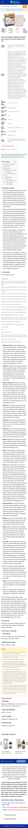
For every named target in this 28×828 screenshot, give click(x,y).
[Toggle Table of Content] (14, 162)
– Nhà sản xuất (9, 184)
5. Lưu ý (5, 175)
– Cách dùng (9, 171)
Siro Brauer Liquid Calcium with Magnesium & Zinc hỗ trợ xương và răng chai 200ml (20, 752)
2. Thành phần (6, 166)
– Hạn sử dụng (9, 182)
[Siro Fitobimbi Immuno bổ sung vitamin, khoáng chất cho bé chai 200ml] (7, 744)
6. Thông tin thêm (7, 177)
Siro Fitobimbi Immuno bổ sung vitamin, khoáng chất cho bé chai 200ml (6, 752)
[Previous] (3, 19)
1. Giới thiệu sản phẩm (8, 164)
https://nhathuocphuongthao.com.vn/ (18, 809)
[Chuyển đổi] (2, 815)
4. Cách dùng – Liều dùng (9, 170)
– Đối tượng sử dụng (10, 173)
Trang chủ (8, 10)
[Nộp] (25, 6)
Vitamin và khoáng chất (17, 10)
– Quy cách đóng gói (10, 180)
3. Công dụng (6, 168)
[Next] (24, 19)
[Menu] (2, 2)
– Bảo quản (8, 179)
